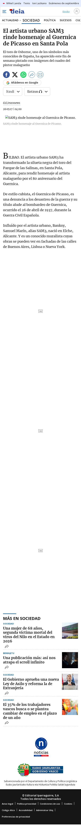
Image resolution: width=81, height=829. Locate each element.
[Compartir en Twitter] (14, 75)
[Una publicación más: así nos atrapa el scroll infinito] (70, 660)
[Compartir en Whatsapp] (23, 75)
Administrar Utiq (44, 810)
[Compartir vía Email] (40, 75)
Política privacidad (26, 803)
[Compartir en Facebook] (6, 75)
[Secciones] (4, 11)
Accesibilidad (25, 810)
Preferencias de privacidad (16, 816)
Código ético (8, 810)
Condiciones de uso (50, 803)
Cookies (68, 803)
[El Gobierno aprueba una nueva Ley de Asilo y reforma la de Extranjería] (70, 682)
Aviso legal (7, 803)
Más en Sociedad (21, 618)
